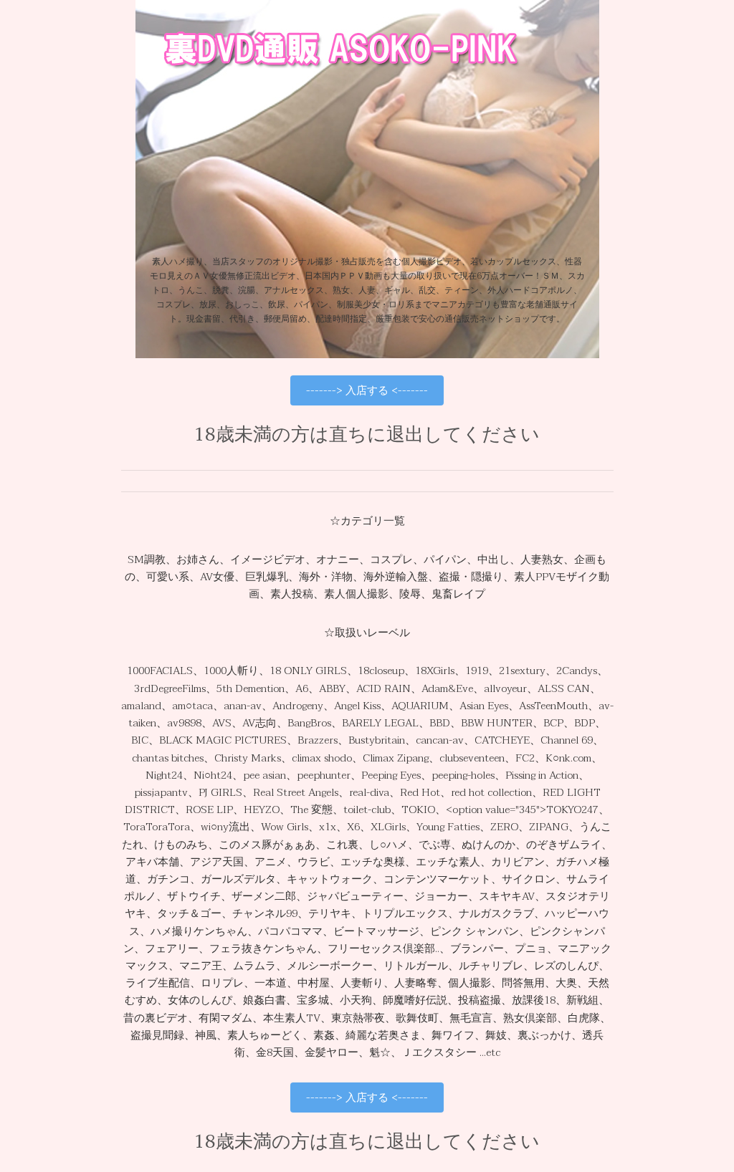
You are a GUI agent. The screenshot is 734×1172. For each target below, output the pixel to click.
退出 (405, 435)
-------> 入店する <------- (367, 391)
